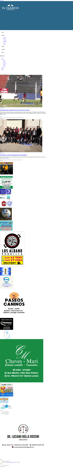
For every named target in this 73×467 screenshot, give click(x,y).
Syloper (4, 466)
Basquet (4, 61)
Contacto (3, 68)
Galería (3, 67)
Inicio (2, 58)
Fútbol (4, 60)
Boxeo (2, 69)
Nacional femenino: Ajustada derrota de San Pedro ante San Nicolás (14, 110)
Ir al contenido (2, 0)
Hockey (4, 65)
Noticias (3, 59)
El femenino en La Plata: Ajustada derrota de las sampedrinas (13, 154)
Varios (4, 66)
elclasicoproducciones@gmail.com (10, 462)
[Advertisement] (36, 22)
